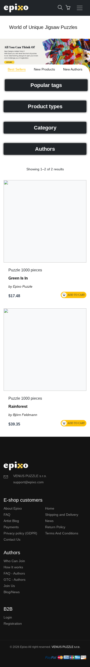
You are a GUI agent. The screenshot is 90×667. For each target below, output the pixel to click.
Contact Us (12, 539)
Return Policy (55, 527)
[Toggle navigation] (79, 7)
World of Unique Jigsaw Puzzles (43, 27)
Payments (11, 527)
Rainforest (17, 406)
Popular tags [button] (46, 85)
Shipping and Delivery (61, 514)
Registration (13, 623)
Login (8, 617)
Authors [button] (45, 149)
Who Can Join (14, 561)
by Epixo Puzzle (20, 286)
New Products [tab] (44, 69)
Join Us (9, 586)
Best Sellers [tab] (17, 69)
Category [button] (45, 128)
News (49, 521)
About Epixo (13, 508)
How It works (13, 567)
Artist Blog (11, 521)
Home (49, 508)
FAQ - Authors (14, 573)
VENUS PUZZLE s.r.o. (66, 647)
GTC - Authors (14, 579)
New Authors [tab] (72, 69)
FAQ (7, 514)
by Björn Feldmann (22, 415)
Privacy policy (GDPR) (20, 533)
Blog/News (12, 592)
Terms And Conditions (61, 533)
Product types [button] (45, 106)
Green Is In (18, 278)
